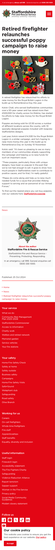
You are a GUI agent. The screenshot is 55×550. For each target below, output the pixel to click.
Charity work (8, 331)
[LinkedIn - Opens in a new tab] (27, 519)
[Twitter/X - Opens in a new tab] (15, 519)
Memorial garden (10, 339)
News (4, 210)
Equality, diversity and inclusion (17, 442)
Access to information (13, 327)
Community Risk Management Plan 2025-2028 (17, 318)
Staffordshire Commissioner (15, 323)
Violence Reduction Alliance (16, 478)
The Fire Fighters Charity (14, 470)
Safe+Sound (8, 387)
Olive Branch (8, 402)
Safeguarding (8, 394)
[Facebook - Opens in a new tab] (3, 519)
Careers (5, 418)
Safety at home (9, 367)
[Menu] (49, 14)
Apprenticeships (10, 434)
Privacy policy (9, 494)
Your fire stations (10, 347)
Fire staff (6, 430)
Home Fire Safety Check (14, 363)
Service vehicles (9, 343)
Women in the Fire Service (15, 490)
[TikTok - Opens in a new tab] (21, 519)
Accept (10, 543)
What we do (8, 313)
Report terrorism (10, 482)
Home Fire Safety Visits (13, 383)
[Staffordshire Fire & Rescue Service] (27, 13)
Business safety (9, 375)
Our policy (41, 537)
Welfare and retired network (16, 335)
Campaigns (7, 379)
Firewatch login (9, 462)
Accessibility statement (13, 466)
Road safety (8, 398)
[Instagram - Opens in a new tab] (9, 519)
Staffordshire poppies (34, 194)
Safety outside (9, 371)
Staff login (7, 458)
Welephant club (10, 390)
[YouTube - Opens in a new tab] (3, 525)
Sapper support (9, 486)
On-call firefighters (11, 422)
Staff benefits (8, 438)
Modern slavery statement (14, 504)
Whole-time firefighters (13, 426)
